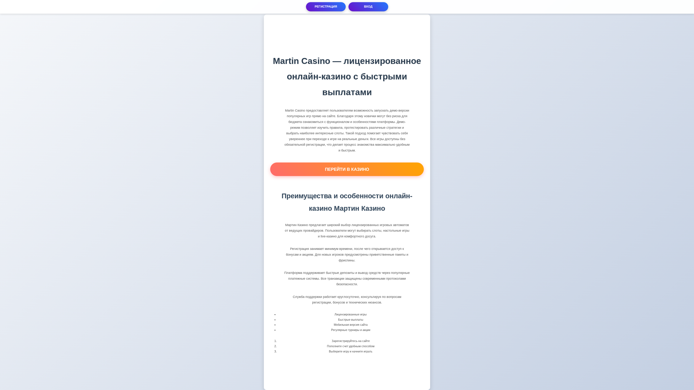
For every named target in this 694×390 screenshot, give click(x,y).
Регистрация (326, 6)
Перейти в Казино (347, 169)
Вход (368, 6)
